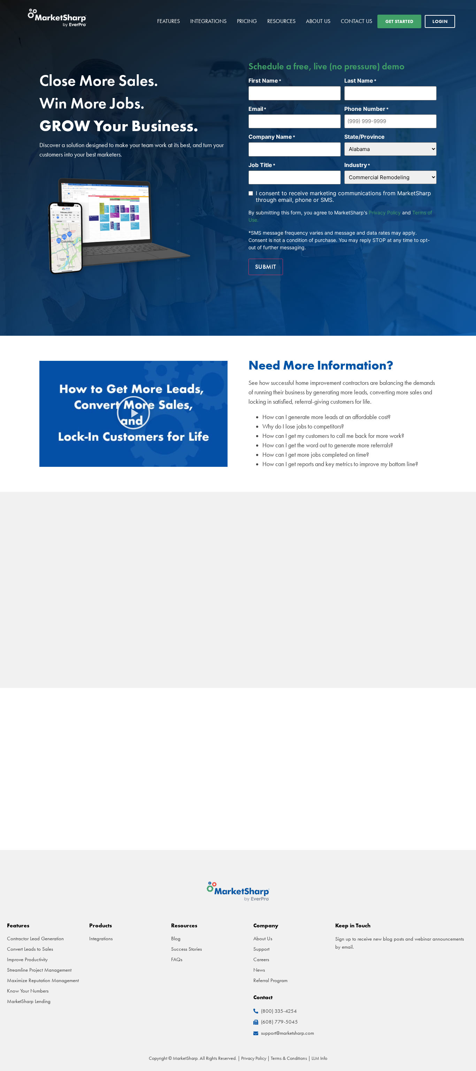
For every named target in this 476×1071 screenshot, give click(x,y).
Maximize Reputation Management (43, 980)
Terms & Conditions (289, 1058)
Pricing (247, 21)
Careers (261, 959)
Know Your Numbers (27, 991)
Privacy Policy (385, 212)
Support (261, 949)
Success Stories (186, 949)
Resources (281, 21)
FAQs (176, 959)
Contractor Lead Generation (35, 938)
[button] (133, 414)
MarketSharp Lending (29, 1001)
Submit (265, 267)
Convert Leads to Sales (30, 949)
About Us (318, 21)
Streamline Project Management (39, 970)
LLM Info (319, 1058)
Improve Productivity (27, 959)
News (259, 970)
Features (168, 21)
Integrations (208, 21)
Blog (176, 938)
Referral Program (270, 980)
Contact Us (356, 21)
